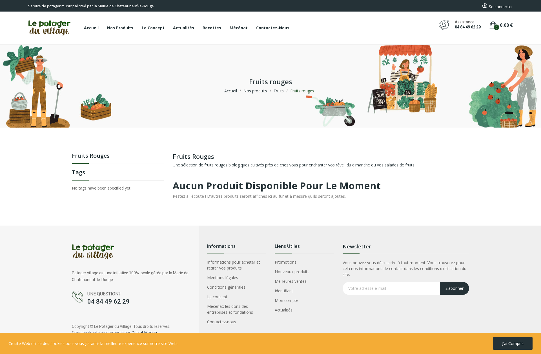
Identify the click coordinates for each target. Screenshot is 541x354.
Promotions (285, 262)
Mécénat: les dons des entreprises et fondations (230, 309)
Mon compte (286, 300)
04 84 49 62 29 (468, 27)
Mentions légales (222, 277)
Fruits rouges (91, 156)
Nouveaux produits (292, 271)
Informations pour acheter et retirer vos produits (233, 265)
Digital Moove (144, 332)
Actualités (283, 310)
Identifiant (284, 290)
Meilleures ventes (291, 281)
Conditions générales (226, 287)
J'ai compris (513, 343)
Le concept (217, 296)
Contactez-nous (221, 321)
